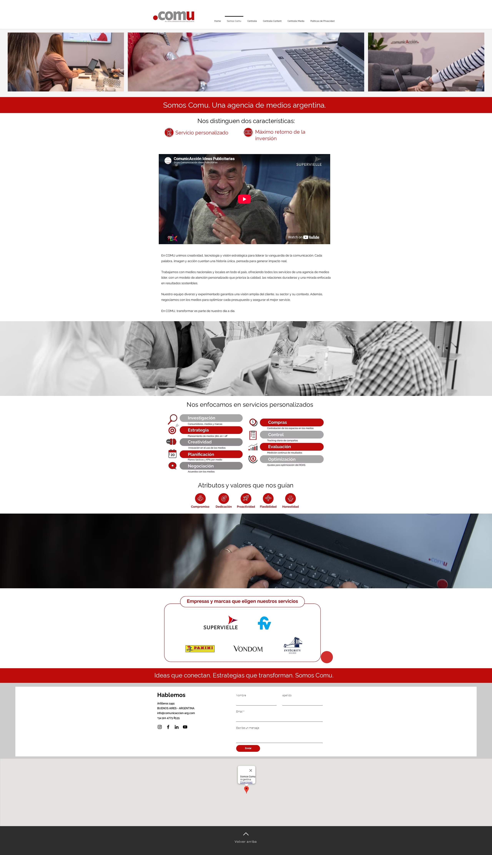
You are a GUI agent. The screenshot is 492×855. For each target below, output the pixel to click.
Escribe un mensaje (247, 728)
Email (239, 711)
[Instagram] (159, 727)
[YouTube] (185, 727)
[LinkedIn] (176, 727)
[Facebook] (168, 727)
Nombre (241, 695)
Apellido (287, 695)
